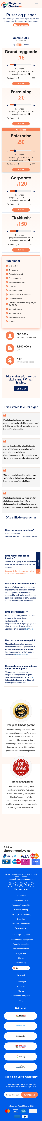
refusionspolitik (21, 654)
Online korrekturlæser (21, 923)
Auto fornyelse (22, 25)
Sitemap (21, 958)
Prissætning (21, 962)
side (31, 677)
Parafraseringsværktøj (21, 905)
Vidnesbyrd (21, 981)
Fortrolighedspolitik (21, 944)
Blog (21, 1000)
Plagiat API (21, 953)
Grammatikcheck (21, 900)
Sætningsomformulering (21, 914)
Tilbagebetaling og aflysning (21, 939)
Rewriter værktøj (21, 909)
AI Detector (21, 895)
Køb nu (21, 83)
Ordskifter (21, 919)
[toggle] (36, 4)
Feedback (38, 563)
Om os (21, 991)
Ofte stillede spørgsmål (21, 995)
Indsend (31, 1094)
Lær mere (29, 628)
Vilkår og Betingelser (21, 934)
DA (17, 968)
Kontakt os (21, 388)
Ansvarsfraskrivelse (21, 948)
